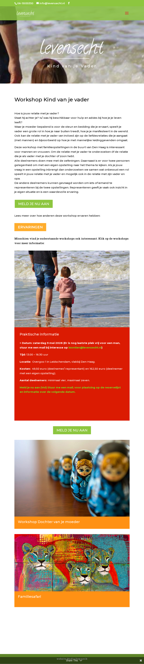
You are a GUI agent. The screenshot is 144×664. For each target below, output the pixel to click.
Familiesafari (29, 596)
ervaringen (30, 227)
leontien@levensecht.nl (85, 347)
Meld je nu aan (33, 204)
